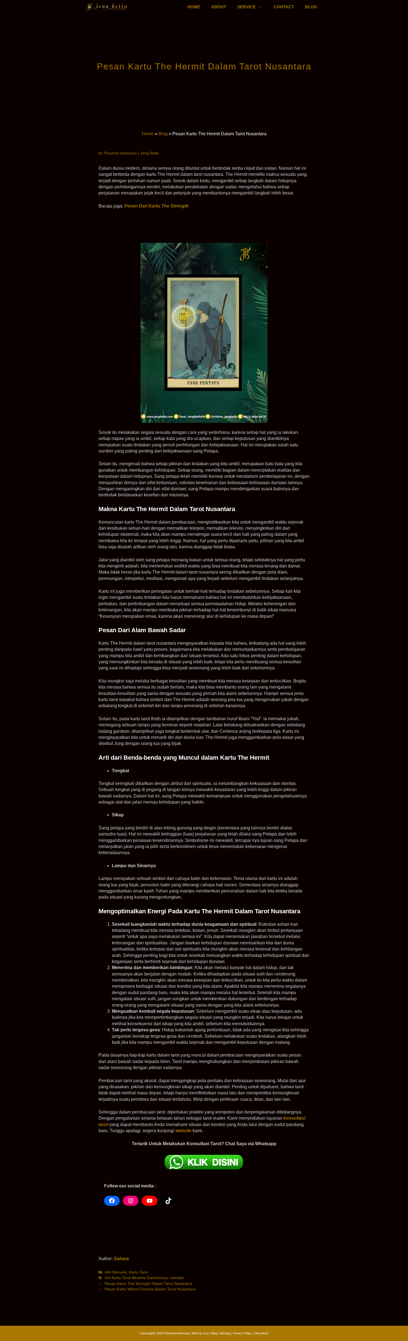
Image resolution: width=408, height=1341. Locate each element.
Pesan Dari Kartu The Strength (156, 206)
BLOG (311, 6)
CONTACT (284, 6)
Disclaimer (262, 1333)
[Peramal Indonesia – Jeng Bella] (107, 7)
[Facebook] (112, 1201)
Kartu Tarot (138, 1272)
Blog (163, 133)
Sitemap (225, 1333)
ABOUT (218, 6)
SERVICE (246, 6)
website (183, 1130)
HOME (193, 6)
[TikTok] (168, 1201)
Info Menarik (116, 1272)
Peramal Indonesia (176, 1333)
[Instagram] (130, 1201)
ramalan (177, 1278)
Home (148, 133)
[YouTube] (149, 1201)
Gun (206, 1333)
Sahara (121, 1258)
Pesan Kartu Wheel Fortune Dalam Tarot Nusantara (150, 1289)
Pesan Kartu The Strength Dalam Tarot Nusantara (148, 1284)
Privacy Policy (243, 1333)
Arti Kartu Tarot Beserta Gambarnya (136, 1278)
